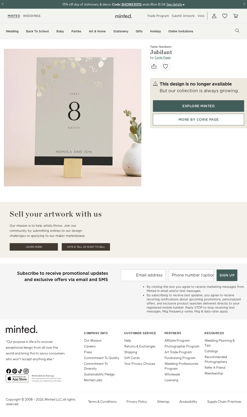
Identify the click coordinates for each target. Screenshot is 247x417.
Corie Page (163, 57)
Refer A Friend (215, 367)
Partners (173, 333)
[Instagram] (26, 371)
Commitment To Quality (101, 357)
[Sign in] (214, 16)
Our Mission (93, 340)
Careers (90, 346)
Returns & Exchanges (139, 346)
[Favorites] (225, 16)
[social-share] (154, 66)
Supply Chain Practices (224, 401)
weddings (32, 16)
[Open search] (237, 31)
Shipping (130, 352)
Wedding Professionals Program (181, 366)
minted (14, 16)
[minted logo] (123, 16)
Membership (214, 373)
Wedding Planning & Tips (220, 342)
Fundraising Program (180, 357)
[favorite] (165, 66)
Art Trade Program (178, 352)
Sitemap (163, 401)
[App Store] (17, 380)
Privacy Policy (136, 401)
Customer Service (140, 333)
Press (88, 352)
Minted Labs (93, 380)
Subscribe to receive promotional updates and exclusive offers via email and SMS (62, 276)
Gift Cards (132, 357)
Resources (214, 333)
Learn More (34, 247)
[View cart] (235, 16)
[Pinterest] (14, 371)
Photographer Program (182, 346)
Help (127, 340)
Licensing (171, 380)
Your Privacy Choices (139, 363)
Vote (201, 16)
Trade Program (158, 16)
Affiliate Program (177, 340)
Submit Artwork (183, 16)
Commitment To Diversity (96, 366)
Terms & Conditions (102, 401)
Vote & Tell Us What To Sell (86, 247)
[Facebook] (9, 371)
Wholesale (172, 374)
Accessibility (188, 401)
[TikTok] (20, 371)
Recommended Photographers (216, 359)
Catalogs (211, 351)
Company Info (96, 333)
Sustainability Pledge (99, 374)
